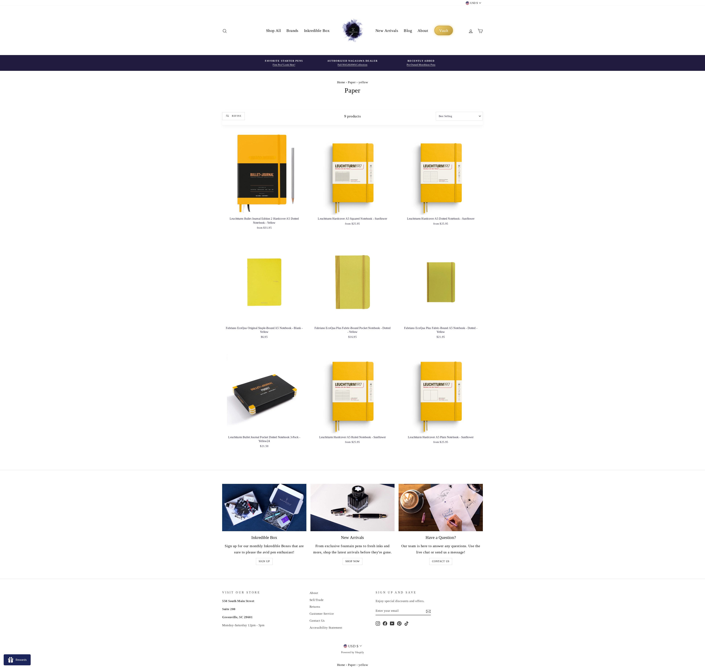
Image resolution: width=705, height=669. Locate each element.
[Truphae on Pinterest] (399, 623)
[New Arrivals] (352, 507)
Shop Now (352, 561)
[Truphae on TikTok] (406, 623)
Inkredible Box (317, 30)
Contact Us (440, 561)
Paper (352, 82)
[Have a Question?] (441, 507)
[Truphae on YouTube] (392, 623)
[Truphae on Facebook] (385, 623)
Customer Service (322, 613)
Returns (315, 606)
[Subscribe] (428, 611)
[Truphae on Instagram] (378, 623)
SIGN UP (264, 561)
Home (341, 82)
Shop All (273, 30)
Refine (236, 115)
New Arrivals (386, 30)
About (422, 30)
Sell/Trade (317, 600)
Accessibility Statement (326, 627)
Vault (443, 30)
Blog (408, 30)
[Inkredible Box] (264, 507)
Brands (292, 30)
